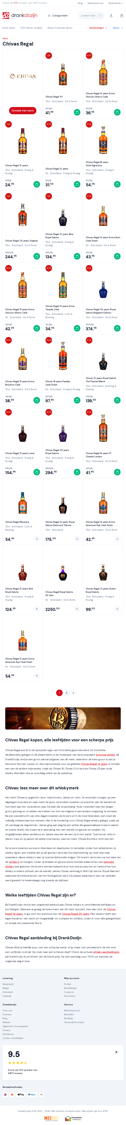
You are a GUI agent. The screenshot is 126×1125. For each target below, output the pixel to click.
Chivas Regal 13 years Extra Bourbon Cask (19, 383)
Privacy (6, 1030)
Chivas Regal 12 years (16, 165)
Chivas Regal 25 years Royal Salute (57, 452)
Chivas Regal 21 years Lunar (20, 453)
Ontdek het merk (23, 110)
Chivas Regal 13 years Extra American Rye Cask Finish (100, 523)
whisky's (14, 862)
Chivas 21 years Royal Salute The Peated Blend (101, 380)
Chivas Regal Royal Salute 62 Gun (59, 593)
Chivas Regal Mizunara (17, 521)
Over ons (7, 1010)
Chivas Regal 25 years (75, 914)
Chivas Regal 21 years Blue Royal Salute (59, 236)
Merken (6, 1022)
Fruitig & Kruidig (71, 173)
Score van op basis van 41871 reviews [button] (25, 2)
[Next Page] (73, 692)
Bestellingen (70, 988)
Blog (5, 1018)
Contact (7, 1014)
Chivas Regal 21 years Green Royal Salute (101, 590)
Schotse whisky (105, 754)
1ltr (46, 173)
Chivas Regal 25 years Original (21, 240)
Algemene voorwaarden (15, 1026)
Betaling (68, 1018)
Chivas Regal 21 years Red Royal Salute (19, 590)
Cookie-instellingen (13, 1038)
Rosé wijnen (9, 27)
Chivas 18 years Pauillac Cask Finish (57, 383)
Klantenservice (72, 1010)
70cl (47, 101)
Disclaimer (8, 1034)
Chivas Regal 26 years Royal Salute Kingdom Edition (101, 311)
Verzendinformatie (74, 1022)
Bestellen (69, 1014)
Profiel (67, 984)
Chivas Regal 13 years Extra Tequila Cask (59, 308)
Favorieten (69, 995)
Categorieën (60, 15)
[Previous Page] (52, 692)
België (6, 988)
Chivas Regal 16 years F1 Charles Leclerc (98, 455)
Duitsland (8, 992)
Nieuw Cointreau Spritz (60, 27)
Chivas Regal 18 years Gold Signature (97, 164)
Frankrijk (7, 995)
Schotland (57, 101)
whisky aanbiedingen (106, 952)
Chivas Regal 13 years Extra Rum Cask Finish (103, 239)
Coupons (69, 992)
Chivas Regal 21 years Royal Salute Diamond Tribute (60, 523)
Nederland (8, 984)
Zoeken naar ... (89, 15)
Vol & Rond (71, 101)
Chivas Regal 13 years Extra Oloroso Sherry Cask (100, 95)
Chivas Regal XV (54, 96)
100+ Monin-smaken (31, 27)
